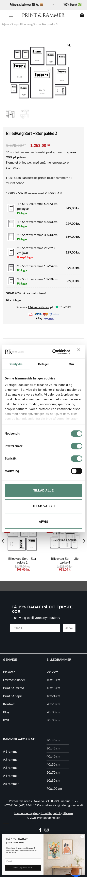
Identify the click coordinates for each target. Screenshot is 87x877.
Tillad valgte (43, 506)
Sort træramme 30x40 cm (39, 235)
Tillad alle (43, 490)
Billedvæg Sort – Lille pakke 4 (65, 560)
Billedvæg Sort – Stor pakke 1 (22, 560)
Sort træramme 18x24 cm (39, 266)
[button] (11, 15)
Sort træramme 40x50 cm (39, 222)
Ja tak (69, 628)
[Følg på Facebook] (40, 830)
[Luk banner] (79, 352)
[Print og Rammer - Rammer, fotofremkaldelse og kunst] (43, 15)
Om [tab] (71, 364)
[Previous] (3, 548)
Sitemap (68, 813)
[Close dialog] (82, 836)
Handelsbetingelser (26, 813)
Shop (14, 24)
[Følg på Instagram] (47, 830)
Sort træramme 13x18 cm (39, 279)
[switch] (76, 446)
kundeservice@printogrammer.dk (62, 805)
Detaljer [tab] (43, 364)
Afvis (43, 521)
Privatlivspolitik (51, 813)
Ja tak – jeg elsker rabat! (23, 868)
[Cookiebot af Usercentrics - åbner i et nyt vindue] (53, 352)
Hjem (5, 24)
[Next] (83, 548)
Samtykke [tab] (16, 364)
